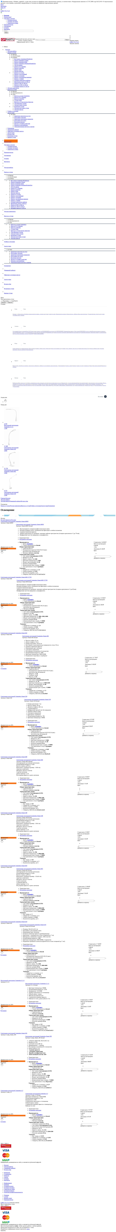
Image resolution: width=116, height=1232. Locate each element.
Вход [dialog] (2, 4)
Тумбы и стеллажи (35, 506)
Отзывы (6, 27)
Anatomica (30, 544)
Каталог (7, 49)
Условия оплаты (12, 146)
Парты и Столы (5, 506)
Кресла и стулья (25, 506)
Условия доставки (12, 148)
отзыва (3, 1121)
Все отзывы (100, 396)
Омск (3, 7)
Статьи (6, 1196)
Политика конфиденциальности (13, 1192)
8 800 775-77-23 (5, 11)
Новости (6, 1175)
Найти (6, 32)
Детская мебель (5, 501)
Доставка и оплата (9, 18)
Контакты (3, 6)
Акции (6, 1177)
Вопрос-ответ (8, 1198)
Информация (8, 1183)
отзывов (3, 668)
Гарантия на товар (12, 149)
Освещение (51, 506)
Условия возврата (9, 1190)
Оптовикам (7, 26)
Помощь (6, 1184)
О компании (7, 1174)
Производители (8, 24)
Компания (7, 1172)
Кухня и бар (24, 501)
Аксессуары (44, 506)
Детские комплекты (15, 506)
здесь (27, 1229)
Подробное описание (25, 539)
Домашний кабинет (15, 501)
